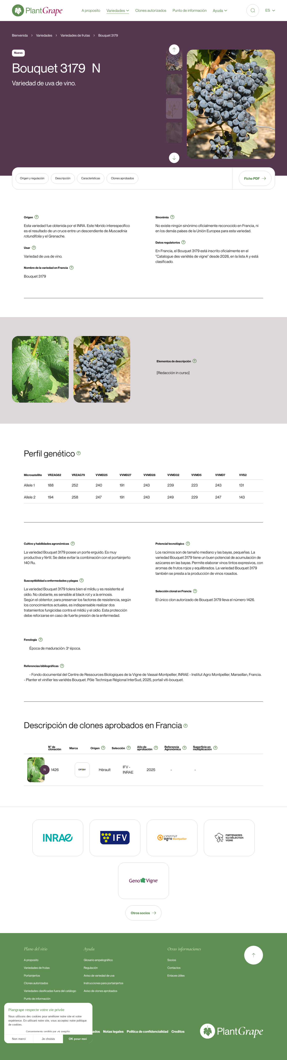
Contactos (173, 968)
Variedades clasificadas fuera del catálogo (50, 991)
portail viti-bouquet (168, 680)
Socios (171, 960)
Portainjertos (32, 975)
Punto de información (37, 999)
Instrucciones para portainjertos (103, 983)
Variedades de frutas (37, 968)
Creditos (177, 1031)
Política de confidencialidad (147, 1031)
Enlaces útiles (176, 975)
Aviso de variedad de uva (99, 975)
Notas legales (113, 1031)
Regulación (91, 968)
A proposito (31, 960)
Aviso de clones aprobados (100, 991)
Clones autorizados (36, 983)
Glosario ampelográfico (98, 960)
